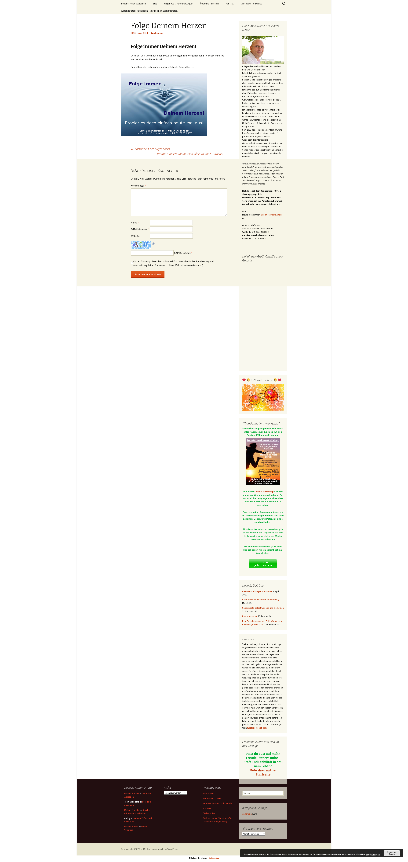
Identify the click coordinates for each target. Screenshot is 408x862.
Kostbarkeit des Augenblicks (150, 149)
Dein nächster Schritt (251, 3)
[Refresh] (153, 243)
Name (135, 222)
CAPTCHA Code (182, 252)
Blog (155, 3)
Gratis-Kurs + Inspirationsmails (217, 803)
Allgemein (158, 32)
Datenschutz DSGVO (212, 798)
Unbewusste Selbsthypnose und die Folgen (263, 607)
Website (135, 235)
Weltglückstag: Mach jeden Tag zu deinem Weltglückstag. (149, 10)
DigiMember (214, 858)
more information (373, 854)
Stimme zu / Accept (392, 853)
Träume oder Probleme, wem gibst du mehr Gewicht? (192, 154)
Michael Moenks (131, 793)
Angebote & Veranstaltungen (178, 3)
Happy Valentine (250, 616)
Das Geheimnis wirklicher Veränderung (260, 599)
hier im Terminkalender (271, 214)
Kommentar (138, 185)
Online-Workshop (264, 491)
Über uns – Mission (209, 3)
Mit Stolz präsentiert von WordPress (160, 849)
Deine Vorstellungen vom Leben (257, 591)
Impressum (208, 793)
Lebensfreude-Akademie (133, 3)
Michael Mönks (131, 826)
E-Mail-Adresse (140, 229)
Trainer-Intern (209, 813)
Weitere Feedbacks (257, 727)
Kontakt (230, 3)
